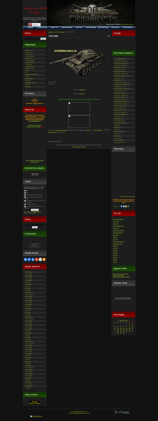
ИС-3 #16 (116, 221)
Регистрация (125, 24)
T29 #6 (115, 257)
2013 (56, 32)
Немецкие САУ (118, 80)
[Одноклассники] (126, 206)
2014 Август (28, 365)
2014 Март (28, 355)
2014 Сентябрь (29, 367)
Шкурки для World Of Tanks (35, 10)
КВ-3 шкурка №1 (118, 233)
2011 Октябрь (28, 296)
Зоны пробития (118, 142)
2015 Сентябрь (29, 384)
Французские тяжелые (120, 103)
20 (121, 330)
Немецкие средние (119, 73)
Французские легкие (120, 99)
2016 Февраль (28, 386)
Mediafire (82, 90)
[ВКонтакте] (121, 206)
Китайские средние (119, 95)
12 (118, 328)
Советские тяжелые (120, 65)
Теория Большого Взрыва (120, 274)
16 (129, 328)
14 (123, 328)
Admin (88, 130)
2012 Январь (28, 302)
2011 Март (28, 282)
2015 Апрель (28, 377)
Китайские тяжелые (120, 97)
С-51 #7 (115, 248)
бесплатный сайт (79, 413)
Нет (27, 192)
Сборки (116, 133)
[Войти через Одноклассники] (44, 259)
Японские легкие (119, 121)
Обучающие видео (119, 58)
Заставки (117, 138)
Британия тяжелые (119, 114)
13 (121, 328)
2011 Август (28, 292)
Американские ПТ (119, 86)
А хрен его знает (31, 204)
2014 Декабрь (28, 373)
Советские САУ (118, 69)
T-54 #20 (115, 224)
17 (132, 328)
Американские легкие (120, 82)
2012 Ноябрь (28, 323)
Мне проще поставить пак (34, 195)
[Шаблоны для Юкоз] (121, 412)
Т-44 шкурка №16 (118, 226)
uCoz (87, 413)
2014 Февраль (28, 353)
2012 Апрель (28, 308)
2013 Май (27, 335)
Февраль (61, 32)
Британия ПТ (117, 116)
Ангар (116, 129)
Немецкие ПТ (118, 78)
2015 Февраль (28, 375)
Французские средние (120, 101)
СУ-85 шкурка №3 (118, 242)
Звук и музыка (118, 140)
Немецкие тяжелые (119, 76)
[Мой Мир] (128, 206)
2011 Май (27, 286)
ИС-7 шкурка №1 (118, 219)
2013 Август (28, 341)
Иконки (116, 125)
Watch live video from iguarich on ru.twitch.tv (131, 196)
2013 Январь (28, 327)
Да (27, 190)
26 (118, 332)
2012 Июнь (28, 312)
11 (115, 328)
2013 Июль (28, 339)
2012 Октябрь (29, 320)
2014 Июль (28, 363)
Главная (50, 32)
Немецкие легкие (119, 71)
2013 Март (28, 331)
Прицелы (116, 127)
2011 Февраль (28, 280)
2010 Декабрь (28, 276)
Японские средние (119, 123)
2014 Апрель (28, 357)
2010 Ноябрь (28, 274)
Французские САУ (119, 106)
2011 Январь (28, 278)
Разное (116, 136)
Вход (131, 24)
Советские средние (120, 63)
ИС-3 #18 (116, 235)
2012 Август (28, 316)
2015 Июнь (28, 380)
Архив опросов (36, 212)
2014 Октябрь (29, 369)
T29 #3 (115, 255)
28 (123, 332)
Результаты (27, 212)
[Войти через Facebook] (33, 259)
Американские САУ (119, 91)
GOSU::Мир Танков (118, 275)
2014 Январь (28, 351)
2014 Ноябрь (28, 371)
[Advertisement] (123, 43)
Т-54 (95, 130)
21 (123, 330)
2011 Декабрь (28, 300)
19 (118, 330)
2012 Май (27, 310)
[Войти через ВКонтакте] (29, 259)
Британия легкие (119, 110)
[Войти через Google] (40, 259)
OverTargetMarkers (35, 121)
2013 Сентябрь (29, 343)
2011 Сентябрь (29, 294)
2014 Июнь (28, 361)
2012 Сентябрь (29, 318)
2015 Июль (28, 382)
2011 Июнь (28, 288)
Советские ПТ (118, 67)
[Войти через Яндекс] (36, 259)
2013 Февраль (28, 329)
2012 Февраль (28, 304)
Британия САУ (118, 118)
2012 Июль (28, 314)
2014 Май (27, 359)
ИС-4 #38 (116, 228)
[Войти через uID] (25, 259)
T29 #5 (115, 251)
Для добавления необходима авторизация (35, 161)
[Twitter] (124, 206)
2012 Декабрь (28, 325)
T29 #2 (115, 246)
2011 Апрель (28, 284)
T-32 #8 (115, 253)
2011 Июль (28, 290)
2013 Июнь (28, 337)
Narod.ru (82, 93)
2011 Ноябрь (28, 298)
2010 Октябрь (29, 272)
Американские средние (120, 84)
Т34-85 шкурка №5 (118, 230)
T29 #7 (115, 260)
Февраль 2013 (123, 320)
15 (126, 328)
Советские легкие (119, 61)
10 (132, 326)
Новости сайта (118, 131)
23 (129, 330)
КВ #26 (115, 237)
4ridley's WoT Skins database (121, 277)
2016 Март (28, 388)
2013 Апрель (28, 333)
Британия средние (119, 112)
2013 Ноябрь (28, 347)
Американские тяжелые (121, 88)
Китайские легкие (119, 93)
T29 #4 (115, 262)
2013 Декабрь (28, 349)
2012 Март (28, 306)
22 (126, 330)
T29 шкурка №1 (117, 244)
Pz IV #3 (115, 239)
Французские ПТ (118, 108)
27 (121, 332)
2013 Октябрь (29, 345)
